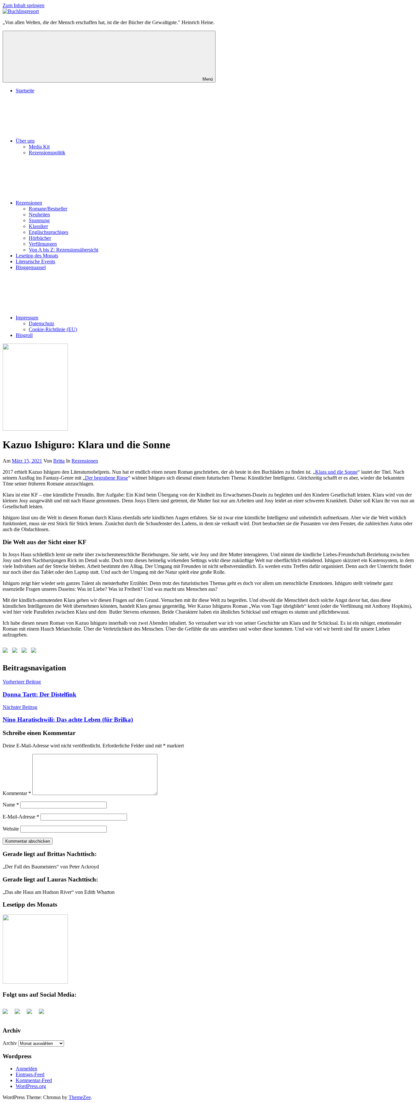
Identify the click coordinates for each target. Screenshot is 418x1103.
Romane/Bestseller (48, 208)
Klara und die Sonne (336, 472)
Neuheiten (39, 214)
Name (11, 804)
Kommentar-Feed (34, 1080)
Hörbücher (40, 238)
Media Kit (39, 146)
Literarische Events (35, 261)
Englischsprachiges (48, 232)
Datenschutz (41, 323)
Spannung (39, 220)
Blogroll (24, 335)
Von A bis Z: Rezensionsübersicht (63, 250)
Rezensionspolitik (47, 152)
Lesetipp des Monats (37, 255)
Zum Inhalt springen (23, 5)
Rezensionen (29, 203)
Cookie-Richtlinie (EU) (53, 329)
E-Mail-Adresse (21, 817)
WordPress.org (31, 1086)
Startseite (25, 90)
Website (11, 829)
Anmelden (26, 1068)
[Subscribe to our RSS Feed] (25, 651)
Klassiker (38, 226)
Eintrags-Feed (30, 1074)
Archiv (10, 1043)
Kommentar (17, 793)
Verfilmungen (43, 244)
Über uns (25, 141)
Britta (59, 461)
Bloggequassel (31, 267)
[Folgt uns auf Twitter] (16, 651)
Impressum (27, 317)
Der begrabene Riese (106, 478)
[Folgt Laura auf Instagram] (35, 651)
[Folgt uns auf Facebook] (6, 651)
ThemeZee (80, 1097)
